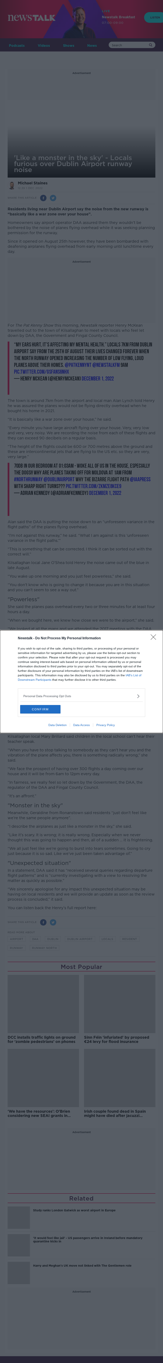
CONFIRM (40, 709)
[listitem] (81, 696)
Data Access (81, 725)
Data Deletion (57, 725)
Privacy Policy (105, 725)
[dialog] (81, 681)
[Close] (155, 638)
